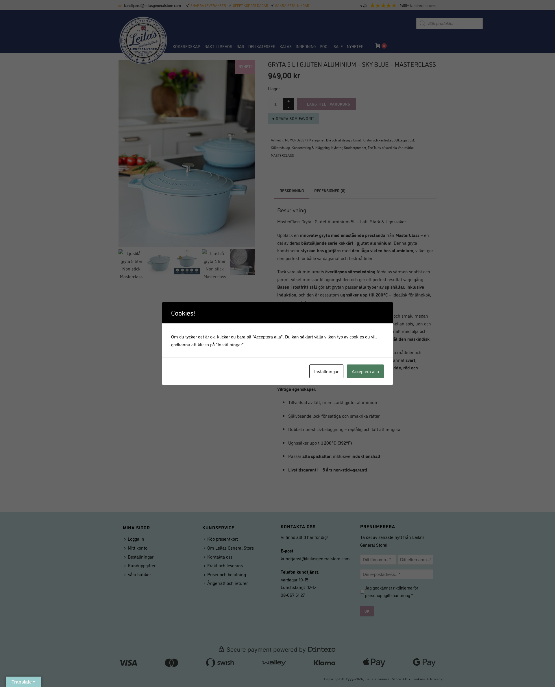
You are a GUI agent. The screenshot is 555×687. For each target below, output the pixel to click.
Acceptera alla (365, 371)
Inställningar (326, 371)
